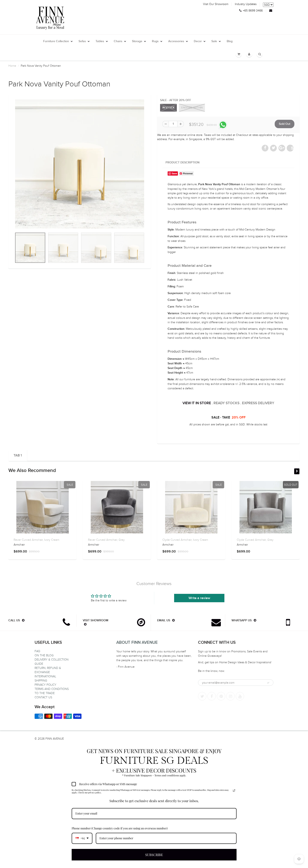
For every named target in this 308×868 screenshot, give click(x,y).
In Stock (168, 107)
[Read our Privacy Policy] (234, 790)
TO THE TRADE (45, 693)
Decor (198, 41)
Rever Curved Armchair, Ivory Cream (36, 540)
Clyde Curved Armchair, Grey (255, 540)
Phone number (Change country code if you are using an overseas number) (120, 828)
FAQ (37, 651)
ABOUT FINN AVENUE (137, 642)
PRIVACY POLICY (45, 685)
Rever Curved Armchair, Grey (106, 540)
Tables (100, 41)
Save (292, 148)
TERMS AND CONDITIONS (52, 689)
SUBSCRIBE (154, 854)
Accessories (176, 41)
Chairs (118, 41)
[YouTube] (240, 696)
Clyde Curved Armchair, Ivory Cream (185, 540)
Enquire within (192, 107)
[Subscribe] (268, 682)
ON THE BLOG (44, 655)
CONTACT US (43, 697)
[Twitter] (202, 696)
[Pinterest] (221, 696)
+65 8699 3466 (253, 10)
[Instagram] (230, 696)
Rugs (155, 41)
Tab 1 (18, 455)
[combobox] (82, 838)
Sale (214, 41)
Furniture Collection (56, 41)
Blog (230, 41)
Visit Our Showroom (215, 4)
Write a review (199, 598)
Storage (137, 41)
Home (12, 66)
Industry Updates (245, 4)
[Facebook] (211, 696)
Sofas (82, 41)
